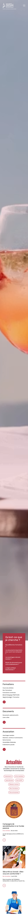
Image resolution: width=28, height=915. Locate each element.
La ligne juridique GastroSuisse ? (10, 668)
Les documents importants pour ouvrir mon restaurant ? (13, 652)
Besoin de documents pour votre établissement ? (13, 663)
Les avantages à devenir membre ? (12, 658)
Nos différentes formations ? (13, 645)
